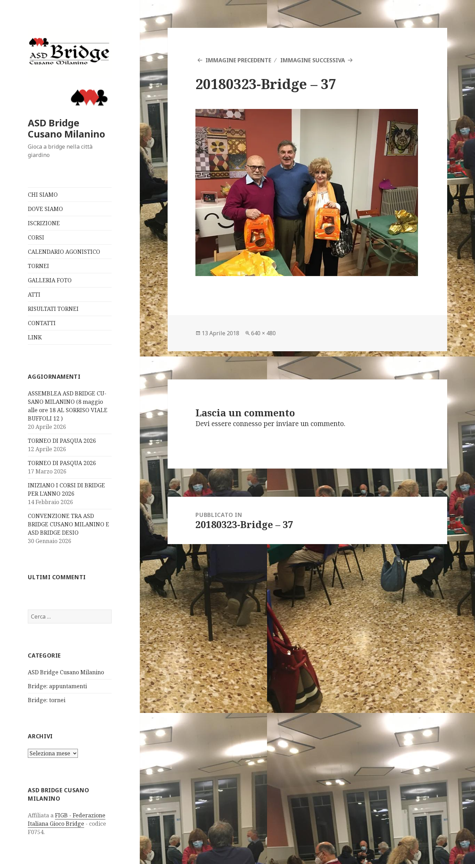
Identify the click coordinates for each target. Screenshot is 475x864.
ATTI (34, 294)
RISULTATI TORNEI (53, 309)
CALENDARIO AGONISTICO (64, 252)
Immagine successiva (312, 60)
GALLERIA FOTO (50, 280)
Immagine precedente (238, 60)
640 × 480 (263, 333)
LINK (35, 337)
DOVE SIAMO (45, 209)
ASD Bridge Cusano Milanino (66, 128)
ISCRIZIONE (44, 223)
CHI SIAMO (43, 194)
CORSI (36, 237)
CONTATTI (42, 323)
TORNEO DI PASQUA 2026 (62, 441)
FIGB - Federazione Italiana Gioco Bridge (66, 819)
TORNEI (38, 266)
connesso (247, 423)
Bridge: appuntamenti (57, 686)
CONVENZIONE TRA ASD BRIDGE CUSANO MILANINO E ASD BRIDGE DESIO (68, 524)
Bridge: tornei (46, 700)
